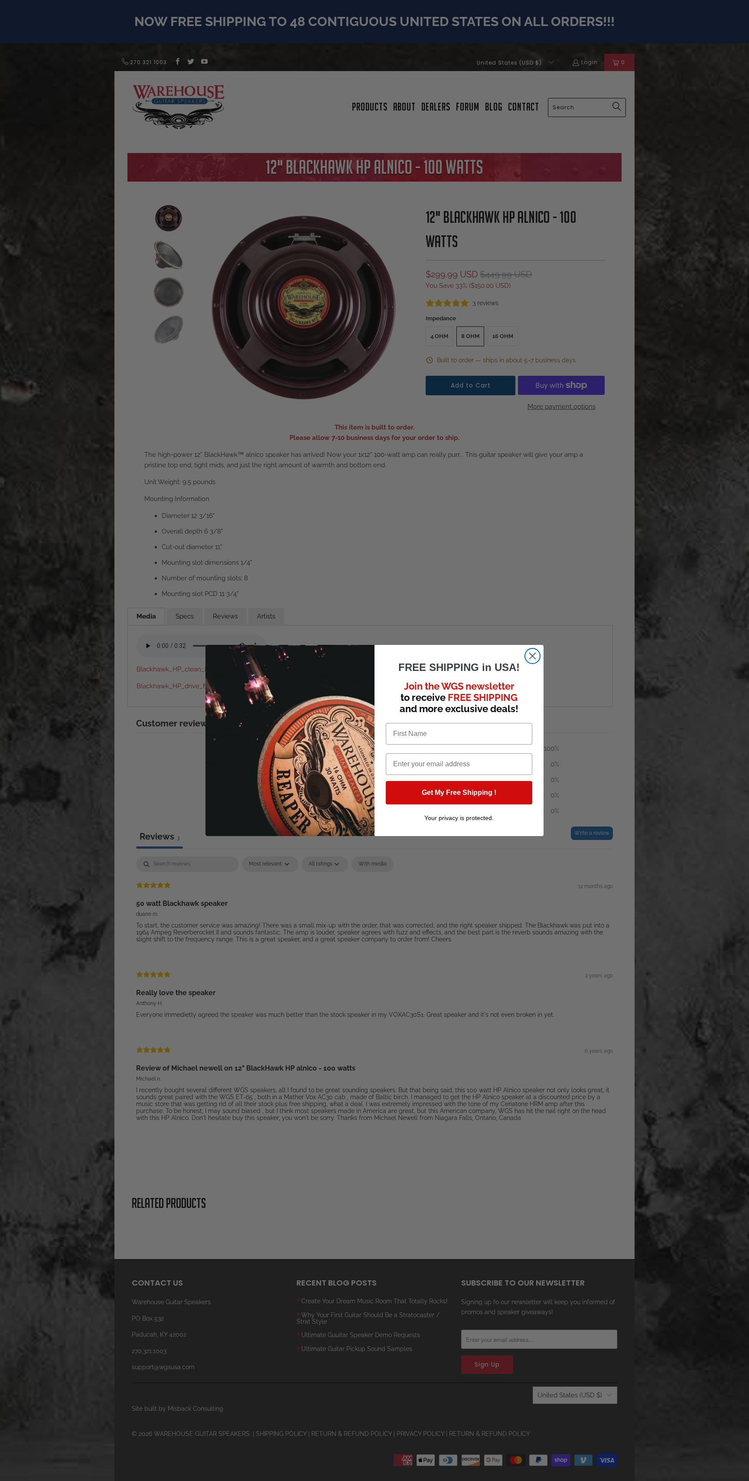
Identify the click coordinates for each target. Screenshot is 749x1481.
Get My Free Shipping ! (459, 792)
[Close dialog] (532, 656)
